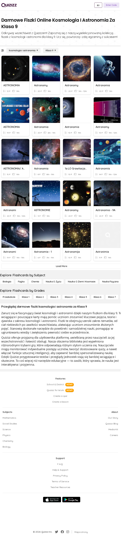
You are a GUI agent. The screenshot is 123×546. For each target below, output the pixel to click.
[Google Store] (71, 499)
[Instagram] (67, 531)
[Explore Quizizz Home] (9, 5)
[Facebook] (62, 531)
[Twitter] (56, 531)
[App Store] (52, 499)
